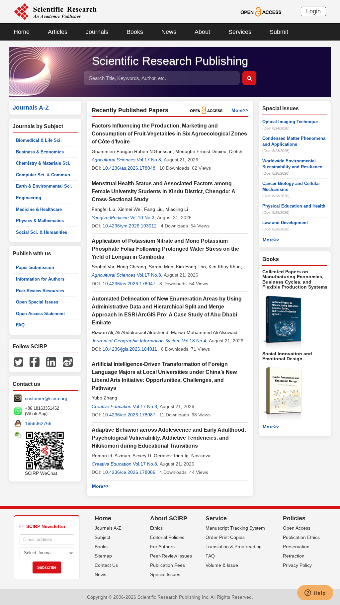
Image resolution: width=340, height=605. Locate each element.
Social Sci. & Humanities (41, 232)
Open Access (296, 528)
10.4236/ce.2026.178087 (129, 414)
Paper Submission (35, 267)
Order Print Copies (225, 537)
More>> (239, 110)
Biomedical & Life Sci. (39, 140)
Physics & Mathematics (40, 220)
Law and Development (285, 222)
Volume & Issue (222, 565)
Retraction (293, 556)
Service (216, 518)
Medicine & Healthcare (39, 209)
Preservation (296, 546)
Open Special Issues (37, 302)
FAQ (20, 324)
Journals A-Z (108, 528)
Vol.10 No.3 (142, 217)
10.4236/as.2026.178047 (129, 283)
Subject (102, 537)
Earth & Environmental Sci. (44, 186)
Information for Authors (40, 279)
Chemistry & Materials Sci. (43, 163)
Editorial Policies (167, 537)
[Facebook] (35, 361)
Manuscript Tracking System (235, 528)
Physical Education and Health (293, 206)
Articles (57, 32)
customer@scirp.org (46, 398)
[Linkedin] (51, 361)
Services (239, 32)
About (202, 32)
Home (22, 32)
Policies (294, 518)
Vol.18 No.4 (194, 340)
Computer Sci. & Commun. (43, 174)
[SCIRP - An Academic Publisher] (55, 11)
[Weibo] (68, 361)
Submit (279, 32)
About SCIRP (168, 518)
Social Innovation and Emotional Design (287, 356)
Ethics (156, 528)
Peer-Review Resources (40, 290)
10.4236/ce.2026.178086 (129, 472)
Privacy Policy (297, 565)
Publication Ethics (301, 537)
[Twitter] (18, 361)
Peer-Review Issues (171, 556)
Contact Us (106, 565)
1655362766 (38, 423)
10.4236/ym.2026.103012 (130, 225)
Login (313, 11)
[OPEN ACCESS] (261, 11)
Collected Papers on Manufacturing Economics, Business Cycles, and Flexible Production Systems (294, 279)
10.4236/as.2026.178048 (129, 168)
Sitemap (103, 556)
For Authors (162, 546)
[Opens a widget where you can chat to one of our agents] (315, 593)
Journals (97, 32)
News (168, 32)
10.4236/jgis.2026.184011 (130, 349)
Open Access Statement (40, 313)
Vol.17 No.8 (149, 159)
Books (135, 32)
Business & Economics (40, 151)
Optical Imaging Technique (290, 121)
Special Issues (165, 574)
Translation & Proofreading (234, 546)
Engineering (28, 197)
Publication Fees (167, 565)
